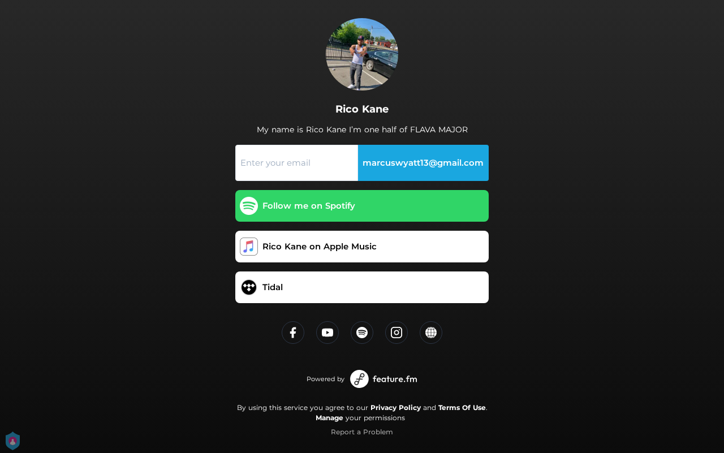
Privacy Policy (395, 407)
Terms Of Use (462, 407)
